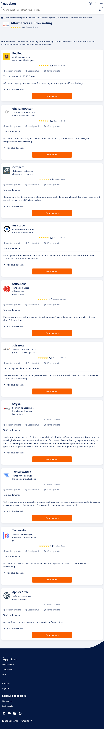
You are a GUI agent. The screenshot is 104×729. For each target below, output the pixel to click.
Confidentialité (8, 664)
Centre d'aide (7, 706)
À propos (5, 683)
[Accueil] (2, 18)
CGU (4, 674)
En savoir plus (52, 96)
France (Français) (20, 720)
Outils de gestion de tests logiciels (41, 17)
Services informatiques (15, 17)
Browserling (63, 17)
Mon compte (7, 701)
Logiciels (5, 688)
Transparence (7, 669)
